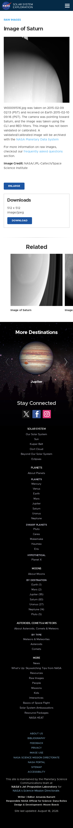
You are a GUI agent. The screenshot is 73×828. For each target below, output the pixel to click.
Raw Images (12, 20)
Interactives (36, 698)
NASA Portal (36, 762)
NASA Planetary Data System (37, 139)
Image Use (36, 753)
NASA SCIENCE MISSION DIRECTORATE (36, 757)
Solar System (36, 429)
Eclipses (36, 459)
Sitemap (36, 767)
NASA (4, 5)
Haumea (36, 544)
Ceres (36, 534)
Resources (36, 673)
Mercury (36, 484)
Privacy (36, 748)
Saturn (36, 508)
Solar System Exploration (20, 5)
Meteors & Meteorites (36, 639)
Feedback (36, 743)
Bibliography (36, 738)
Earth (36, 493)
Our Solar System (36, 434)
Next (65, 362)
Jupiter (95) (36, 594)
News (36, 663)
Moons (36, 568)
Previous (7, 362)
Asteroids (36, 644)
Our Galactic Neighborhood (20, 14)
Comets (36, 649)
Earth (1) (36, 584)
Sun (36, 439)
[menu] (67, 6)
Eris (36, 549)
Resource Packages (36, 713)
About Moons (36, 574)
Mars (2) (36, 589)
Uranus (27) (36, 604)
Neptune (36, 518)
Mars (36, 498)
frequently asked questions (43, 151)
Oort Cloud (36, 449)
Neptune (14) (36, 609)
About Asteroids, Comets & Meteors (36, 628)
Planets (36, 467)
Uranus (36, 513)
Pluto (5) (36, 614)
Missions (36, 688)
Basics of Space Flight (36, 703)
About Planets (36, 473)
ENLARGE (14, 186)
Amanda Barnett (45, 797)
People (36, 683)
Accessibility (36, 772)
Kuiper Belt (36, 444)
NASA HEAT (36, 717)
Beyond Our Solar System (36, 454)
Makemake (36, 539)
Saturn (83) (36, 599)
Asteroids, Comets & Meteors (36, 623)
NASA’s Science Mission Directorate (36, 791)
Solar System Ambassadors (36, 708)
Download (20, 220)
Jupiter (36, 381)
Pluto (36, 529)
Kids (36, 693)
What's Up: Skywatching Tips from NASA (36, 668)
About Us (36, 733)
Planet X (36, 559)
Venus (36, 488)
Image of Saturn (20, 310)
